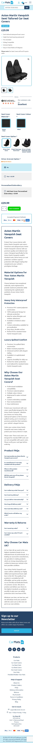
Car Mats (16, 660)
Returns (16, 692)
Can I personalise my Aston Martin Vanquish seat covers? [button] (14, 457)
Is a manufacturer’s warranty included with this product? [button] (13, 463)
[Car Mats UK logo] (16, 642)
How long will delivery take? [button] (12, 504)
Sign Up (16, 631)
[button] (28, 59)
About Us (16, 683)
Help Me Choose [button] (6, 161)
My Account (16, 694)
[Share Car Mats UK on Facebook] (14, 649)
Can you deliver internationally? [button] (14, 499)
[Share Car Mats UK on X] (10, 649)
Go (27, 7)
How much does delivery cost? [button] (13, 508)
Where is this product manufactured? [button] (10, 469)
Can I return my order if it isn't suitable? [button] (13, 533)
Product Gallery (16, 685)
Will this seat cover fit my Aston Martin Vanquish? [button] (14, 476)
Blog (16, 702)
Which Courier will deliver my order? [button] (13, 514)
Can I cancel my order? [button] (11, 528)
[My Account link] (19, 3)
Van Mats (16, 672)
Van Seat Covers (16, 670)
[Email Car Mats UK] (23, 649)
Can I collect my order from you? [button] (14, 490)
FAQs (16, 687)
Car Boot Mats (16, 665)
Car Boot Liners (17, 667)
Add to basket (14, 208)
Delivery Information (16, 690)
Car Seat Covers (16, 663)
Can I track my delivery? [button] (11, 495)
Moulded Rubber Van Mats (16, 674)
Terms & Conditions (16, 697)
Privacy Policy (16, 699)
